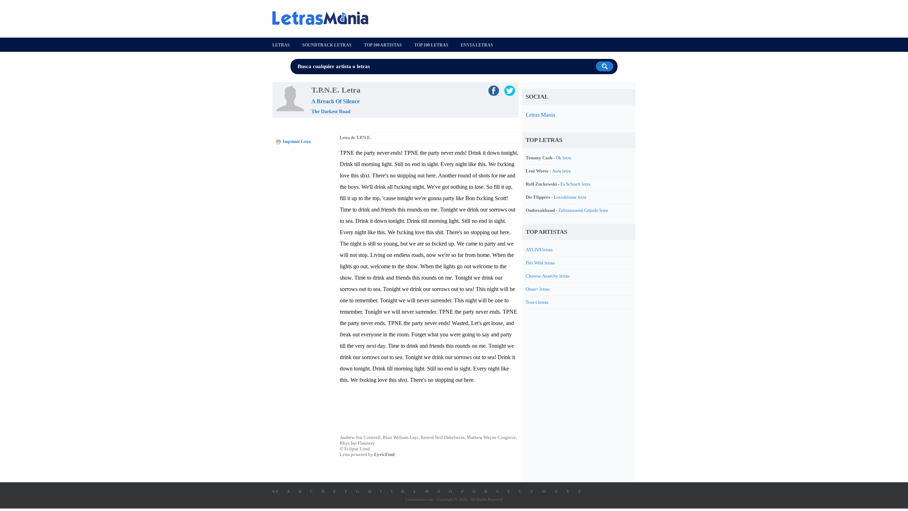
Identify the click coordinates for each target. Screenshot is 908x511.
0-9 (275, 491)
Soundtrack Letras (326, 45)
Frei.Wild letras (540, 262)
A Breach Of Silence (335, 101)
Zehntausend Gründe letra (583, 210)
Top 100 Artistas (383, 45)
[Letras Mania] (323, 18)
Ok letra (563, 157)
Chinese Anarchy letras (548, 276)
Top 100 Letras (431, 45)
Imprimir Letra (297, 141)
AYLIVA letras (539, 249)
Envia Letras (477, 45)
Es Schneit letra (575, 184)
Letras (281, 45)
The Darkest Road (330, 111)
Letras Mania (540, 115)
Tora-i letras (537, 302)
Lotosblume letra (570, 197)
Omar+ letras (538, 289)
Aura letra (561, 171)
